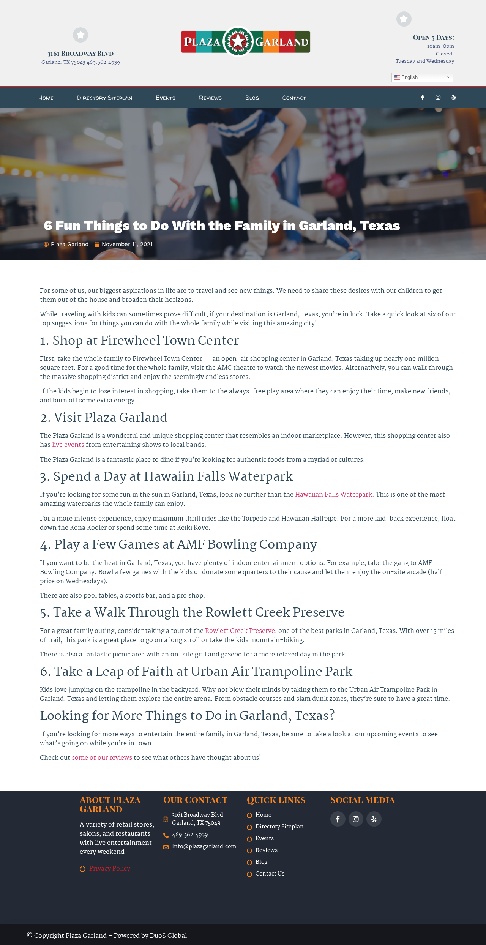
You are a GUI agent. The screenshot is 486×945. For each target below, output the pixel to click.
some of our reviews (102, 758)
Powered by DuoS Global (150, 936)
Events (165, 97)
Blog (252, 97)
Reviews (210, 97)
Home (46, 97)
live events (68, 445)
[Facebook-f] (422, 97)
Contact (294, 97)
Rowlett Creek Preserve (240, 631)
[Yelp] (453, 97)
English (409, 77)
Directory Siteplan (104, 97)
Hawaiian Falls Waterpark (333, 495)
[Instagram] (438, 97)
